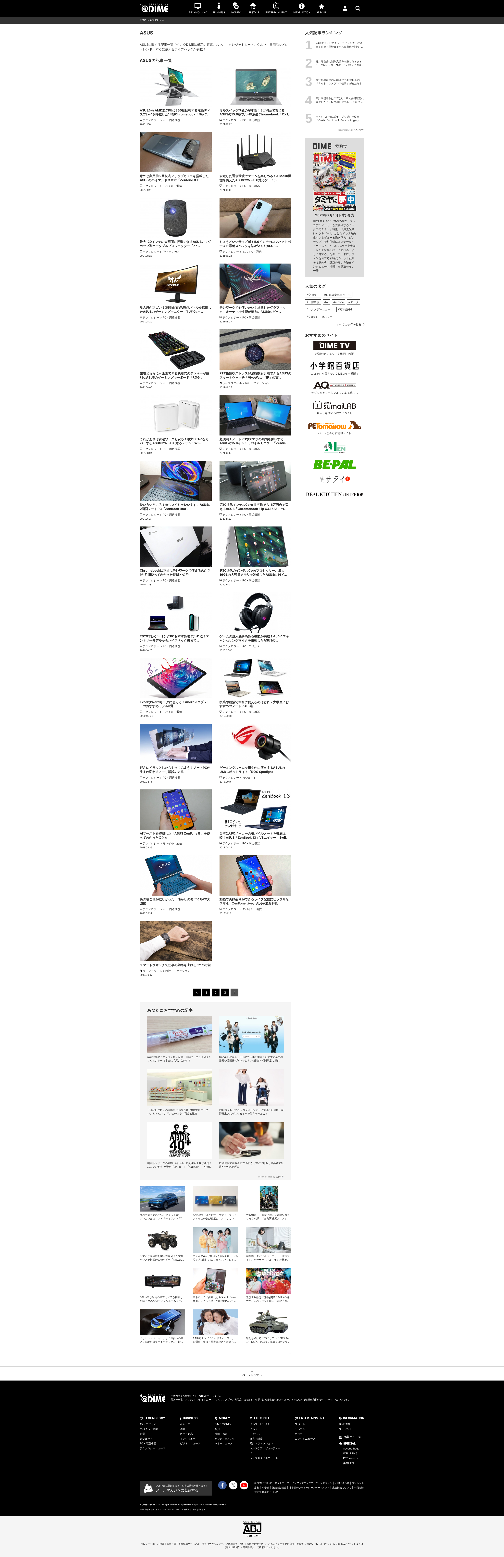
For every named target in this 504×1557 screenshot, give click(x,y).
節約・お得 (221, 1433)
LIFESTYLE (262, 1418)
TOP (143, 20)
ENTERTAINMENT (311, 1418)
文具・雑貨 (256, 1438)
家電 (142, 1433)
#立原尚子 (313, 294)
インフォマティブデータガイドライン (312, 1483)
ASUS (154, 20)
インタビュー (187, 1438)
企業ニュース (352, 1437)
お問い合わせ (342, 1483)
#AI (326, 302)
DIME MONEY (223, 1424)
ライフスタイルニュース (264, 1458)
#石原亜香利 (346, 309)
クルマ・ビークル (260, 1424)
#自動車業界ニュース (337, 294)
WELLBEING (350, 1453)
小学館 (265, 1487)
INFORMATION (353, 1418)
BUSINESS (190, 1418)
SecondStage (351, 1448)
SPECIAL (349, 1443)
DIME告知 (344, 1424)
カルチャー (301, 1429)
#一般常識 (313, 302)
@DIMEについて (263, 1483)
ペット (254, 1453)
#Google (312, 316)
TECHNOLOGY (154, 1418)
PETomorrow (351, 1458)
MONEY (224, 1418)
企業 (182, 1429)
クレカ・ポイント (225, 1438)
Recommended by (266, 1176)
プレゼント (345, 1429)
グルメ (254, 1429)
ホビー (299, 1433)
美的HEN (348, 1463)
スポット (300, 1424)
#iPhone (338, 302)
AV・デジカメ (148, 1424)
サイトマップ (282, 1483)
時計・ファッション (261, 1443)
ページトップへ (252, 1375)
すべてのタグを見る (348, 324)
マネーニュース (224, 1443)
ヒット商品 (186, 1433)
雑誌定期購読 (279, 1487)
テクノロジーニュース (152, 1448)
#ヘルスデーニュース (320, 309)
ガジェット (146, 1438)
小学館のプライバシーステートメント (309, 1487)
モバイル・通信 (149, 1429)
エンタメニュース (305, 1438)
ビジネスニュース (190, 1443)
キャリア (185, 1424)
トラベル (255, 1433)
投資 (217, 1429)
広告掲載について (341, 1487)
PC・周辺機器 (148, 1443)
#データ (353, 302)
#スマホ (327, 316)
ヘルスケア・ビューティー (265, 1448)
